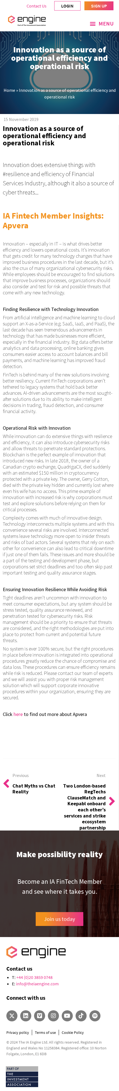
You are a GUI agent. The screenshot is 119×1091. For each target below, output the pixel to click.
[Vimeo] (39, 1015)
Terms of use (45, 1032)
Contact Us (36, 6)
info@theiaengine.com (37, 983)
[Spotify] (94, 1015)
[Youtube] (67, 1015)
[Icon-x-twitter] (11, 1015)
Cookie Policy (73, 1032)
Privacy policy (17, 1032)
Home (9, 90)
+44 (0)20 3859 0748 (34, 977)
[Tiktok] (81, 1015)
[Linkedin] (25, 1015)
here (18, 714)
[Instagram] (53, 1015)
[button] (102, 23)
